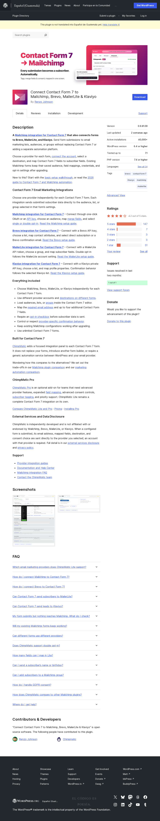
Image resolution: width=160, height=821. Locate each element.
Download (139, 97)
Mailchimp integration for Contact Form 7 (40, 135)
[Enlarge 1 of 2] (50, 499)
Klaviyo (131, 180)
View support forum (118, 290)
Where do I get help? (24, 704)
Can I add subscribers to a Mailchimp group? (38, 675)
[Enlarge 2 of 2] (96, 499)
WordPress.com (132, 769)
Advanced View (116, 195)
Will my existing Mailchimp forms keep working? (39, 625)
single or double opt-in (25, 223)
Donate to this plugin (119, 321)
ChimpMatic (19, 346)
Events (98, 774)
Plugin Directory (20, 15)
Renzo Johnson (44, 101)
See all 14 (143, 166)
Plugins (44, 779)
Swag (99, 784)
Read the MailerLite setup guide (75, 256)
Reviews (36, 113)
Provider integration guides (32, 463)
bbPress (128, 779)
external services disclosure (83, 442)
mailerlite (142, 186)
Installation (54, 113)
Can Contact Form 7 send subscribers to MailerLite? (42, 596)
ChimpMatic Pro (21, 387)
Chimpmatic (69, 739)
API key (31, 218)
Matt (126, 774)
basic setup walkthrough (59, 177)
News (15, 774)
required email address (40, 307)
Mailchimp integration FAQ (32, 472)
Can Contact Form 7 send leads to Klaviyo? (37, 606)
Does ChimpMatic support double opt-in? (36, 645)
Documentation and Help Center (35, 467)
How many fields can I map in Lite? (32, 655)
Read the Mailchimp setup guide (58, 223)
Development (75, 113)
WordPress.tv (76, 784)
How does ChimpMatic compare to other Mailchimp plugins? (47, 694)
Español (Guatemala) (52, 801)
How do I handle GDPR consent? (31, 684)
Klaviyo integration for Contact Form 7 (36, 263)
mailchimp (141, 180)
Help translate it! (111, 24)
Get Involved (102, 769)
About (15, 769)
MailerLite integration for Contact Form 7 (38, 247)
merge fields (74, 218)
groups (49, 302)
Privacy (16, 784)
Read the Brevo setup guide (58, 240)
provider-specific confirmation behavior (61, 321)
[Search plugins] (45, 35)
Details (20, 113)
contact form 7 (139, 174)
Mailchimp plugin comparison (48, 367)
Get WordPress (145, 5)
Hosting (16, 779)
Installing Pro (71, 408)
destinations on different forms (78, 298)
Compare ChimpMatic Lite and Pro (32, 408)
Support (143, 113)
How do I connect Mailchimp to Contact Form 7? (40, 576)
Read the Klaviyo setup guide (67, 273)
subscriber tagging (22, 396)
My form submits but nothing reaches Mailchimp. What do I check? (51, 616)
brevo (127, 174)
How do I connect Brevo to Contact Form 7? (38, 586)
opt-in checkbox (39, 316)
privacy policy (25, 447)
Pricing (58, 408)
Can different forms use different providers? (37, 635)
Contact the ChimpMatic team (34, 477)
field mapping (53, 392)
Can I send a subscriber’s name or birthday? (37, 665)
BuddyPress (130, 784)
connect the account (64, 156)
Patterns (44, 784)
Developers (74, 779)
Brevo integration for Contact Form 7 (35, 230)
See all (144, 251)
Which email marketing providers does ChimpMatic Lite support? (49, 567)
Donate (100, 779)
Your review (113, 251)
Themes (44, 774)
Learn (71, 769)
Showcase (45, 769)
